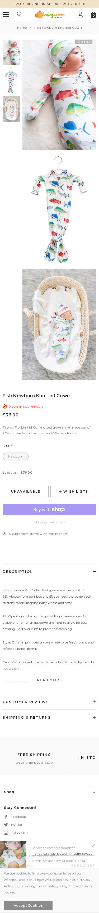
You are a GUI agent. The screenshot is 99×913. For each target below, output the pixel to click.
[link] (11, 52)
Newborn (15, 456)
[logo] (50, 14)
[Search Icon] (19, 14)
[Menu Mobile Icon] (6, 14)
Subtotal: (10, 472)
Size (7, 446)
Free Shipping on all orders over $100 (50, 4)
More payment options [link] (49, 522)
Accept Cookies (28, 905)
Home (22, 28)
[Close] (93, 845)
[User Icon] (80, 14)
